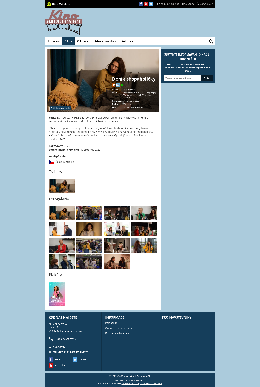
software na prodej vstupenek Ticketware (142, 383)
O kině (81, 41)
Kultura (126, 41)
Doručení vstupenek (117, 333)
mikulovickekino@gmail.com (177, 3)
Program (54, 41)
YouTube (60, 365)
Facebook (60, 359)
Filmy (68, 41)
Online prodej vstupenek (120, 328)
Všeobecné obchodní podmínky (130, 379)
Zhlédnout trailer (62, 108)
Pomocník (111, 323)
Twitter (83, 359)
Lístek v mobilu (103, 41)
